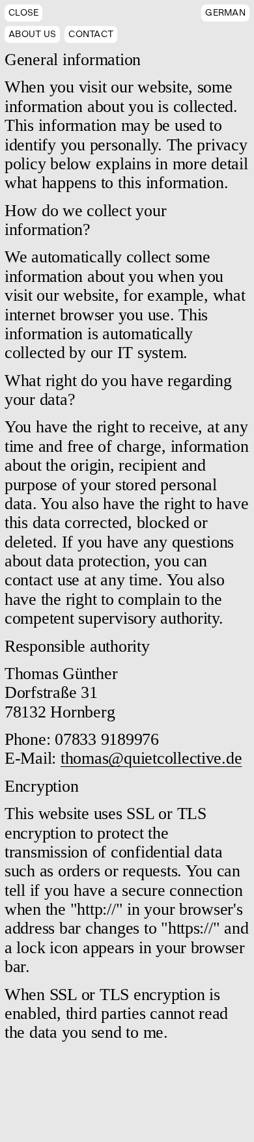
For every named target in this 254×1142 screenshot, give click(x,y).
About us (32, 34)
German (225, 12)
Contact (90, 34)
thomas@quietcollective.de (151, 758)
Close (23, 12)
